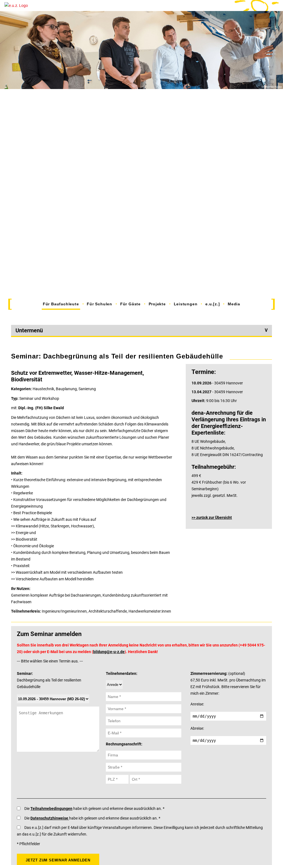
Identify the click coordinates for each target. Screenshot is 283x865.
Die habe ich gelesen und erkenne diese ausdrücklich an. (93, 808)
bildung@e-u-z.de (109, 652)
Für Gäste (130, 304)
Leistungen (186, 304)
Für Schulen (99, 304)
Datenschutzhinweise (49, 818)
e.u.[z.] (212, 304)
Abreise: (197, 728)
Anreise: (197, 704)
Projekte (157, 304)
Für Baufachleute (61, 304)
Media (234, 304)
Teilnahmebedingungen (51, 808)
